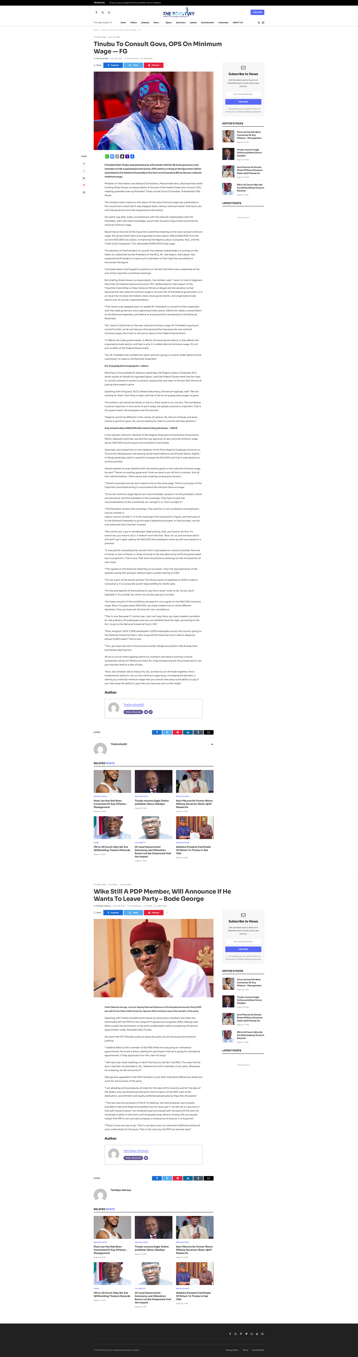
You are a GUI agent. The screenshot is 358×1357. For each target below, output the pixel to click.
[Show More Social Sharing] (167, 65)
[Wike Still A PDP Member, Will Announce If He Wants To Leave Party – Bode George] (154, 958)
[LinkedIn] (84, 178)
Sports (169, 22)
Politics (133, 22)
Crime (96, 843)
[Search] (259, 22)
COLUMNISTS (140, 843)
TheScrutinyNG (102, 58)
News (156, 22)
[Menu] (263, 22)
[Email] (84, 192)
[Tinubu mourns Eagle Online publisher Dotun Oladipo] (153, 781)
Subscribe (257, 12)
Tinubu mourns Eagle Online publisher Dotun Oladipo (135, 3)
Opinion (193, 22)
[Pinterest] (84, 185)
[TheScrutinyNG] (179, 12)
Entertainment (207, 22)
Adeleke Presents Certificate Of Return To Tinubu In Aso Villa (193, 850)
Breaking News (100, 796)
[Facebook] (84, 164)
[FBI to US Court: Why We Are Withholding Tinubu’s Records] (112, 827)
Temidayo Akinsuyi (103, 906)
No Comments (133, 58)
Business (145, 22)
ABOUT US (238, 22)
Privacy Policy (244, 112)
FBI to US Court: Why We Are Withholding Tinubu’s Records (112, 849)
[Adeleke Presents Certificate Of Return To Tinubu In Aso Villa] (195, 827)
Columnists (223, 22)
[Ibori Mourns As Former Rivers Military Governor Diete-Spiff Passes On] (195, 781)
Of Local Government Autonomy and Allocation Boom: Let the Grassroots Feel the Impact (153, 852)
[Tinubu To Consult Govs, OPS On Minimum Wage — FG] (154, 111)
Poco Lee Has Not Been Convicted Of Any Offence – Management (111, 804)
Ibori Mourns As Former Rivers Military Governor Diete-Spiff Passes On (194, 804)
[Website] (151, 712)
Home (123, 22)
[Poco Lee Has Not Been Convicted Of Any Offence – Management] (112, 781)
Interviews (180, 22)
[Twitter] (84, 171)
